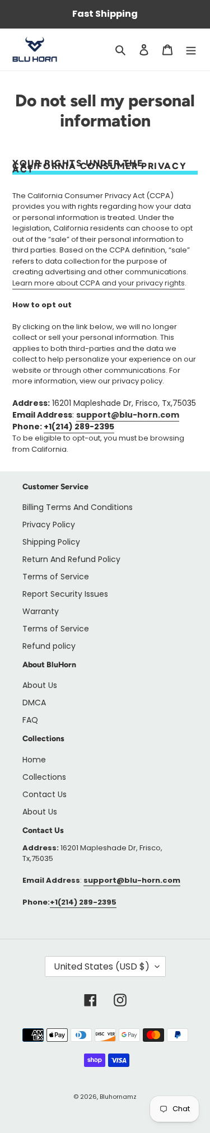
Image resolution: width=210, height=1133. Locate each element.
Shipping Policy (51, 541)
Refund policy (49, 646)
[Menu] (191, 49)
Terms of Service (55, 576)
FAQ (30, 719)
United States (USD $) (102, 966)
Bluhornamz (118, 1096)
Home (34, 759)
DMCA (34, 702)
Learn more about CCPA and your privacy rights (98, 283)
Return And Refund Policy (71, 559)
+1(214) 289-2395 (79, 426)
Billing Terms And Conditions (77, 507)
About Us (39, 685)
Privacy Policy (48, 524)
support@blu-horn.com (127, 414)
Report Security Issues (65, 594)
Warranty (40, 611)
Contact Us (44, 794)
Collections (44, 777)
